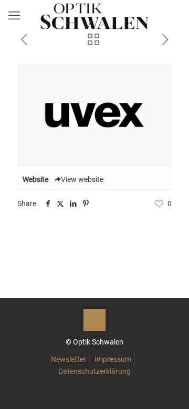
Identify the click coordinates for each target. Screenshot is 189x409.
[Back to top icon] (94, 320)
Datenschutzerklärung (94, 371)
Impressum (112, 359)
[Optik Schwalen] (94, 16)
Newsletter (68, 359)
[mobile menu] (14, 16)
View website (82, 179)
